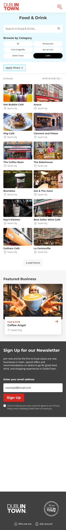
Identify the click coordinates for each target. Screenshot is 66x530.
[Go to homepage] (17, 508)
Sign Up (14, 398)
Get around (46, 524)
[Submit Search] (59, 29)
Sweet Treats (18, 55)
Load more (33, 262)
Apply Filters (13, 67)
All (18, 43)
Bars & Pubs (48, 49)
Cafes (48, 55)
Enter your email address (18, 379)
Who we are (24, 524)
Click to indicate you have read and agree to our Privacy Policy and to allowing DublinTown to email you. (33, 407)
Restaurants (48, 43)
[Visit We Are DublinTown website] (51, 509)
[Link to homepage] (11, 7)
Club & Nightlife (18, 49)
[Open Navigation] (59, 6)
